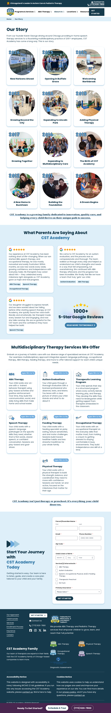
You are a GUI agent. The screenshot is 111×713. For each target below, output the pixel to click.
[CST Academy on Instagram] (35, 630)
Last (80, 524)
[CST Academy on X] (40, 630)
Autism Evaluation (66, 570)
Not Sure (62, 583)
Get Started (64, 598)
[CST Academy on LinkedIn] (44, 630)
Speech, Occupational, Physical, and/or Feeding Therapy (77, 575)
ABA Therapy (64, 567)
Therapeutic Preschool (67, 579)
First (57, 524)
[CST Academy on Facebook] (30, 630)
